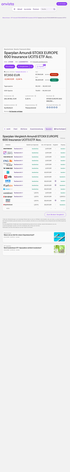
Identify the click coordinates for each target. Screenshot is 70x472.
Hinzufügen (10, 66)
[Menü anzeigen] (14, 9)
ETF (12, 17)
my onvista (27, 9)
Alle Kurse (24, 129)
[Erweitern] (31, 66)
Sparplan (49, 129)
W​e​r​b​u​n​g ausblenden (41, 32)
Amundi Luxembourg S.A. (40, 62)
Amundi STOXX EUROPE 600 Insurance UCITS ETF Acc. (27, 17)
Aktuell (19, 9)
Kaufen (54, 80)
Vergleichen (24, 66)
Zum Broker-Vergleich (55, 214)
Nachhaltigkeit (61, 129)
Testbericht (18, 149)
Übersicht (7, 129)
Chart (15, 129)
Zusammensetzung (36, 129)
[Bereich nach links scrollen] (5, 129)
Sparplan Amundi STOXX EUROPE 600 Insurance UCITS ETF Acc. (54, 17)
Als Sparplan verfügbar (16, 111)
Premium (36, 9)
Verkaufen (54, 74)
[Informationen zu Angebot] (55, 181)
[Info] (13, 96)
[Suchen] (54, 9)
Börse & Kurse (6, 17)
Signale (41, 66)
